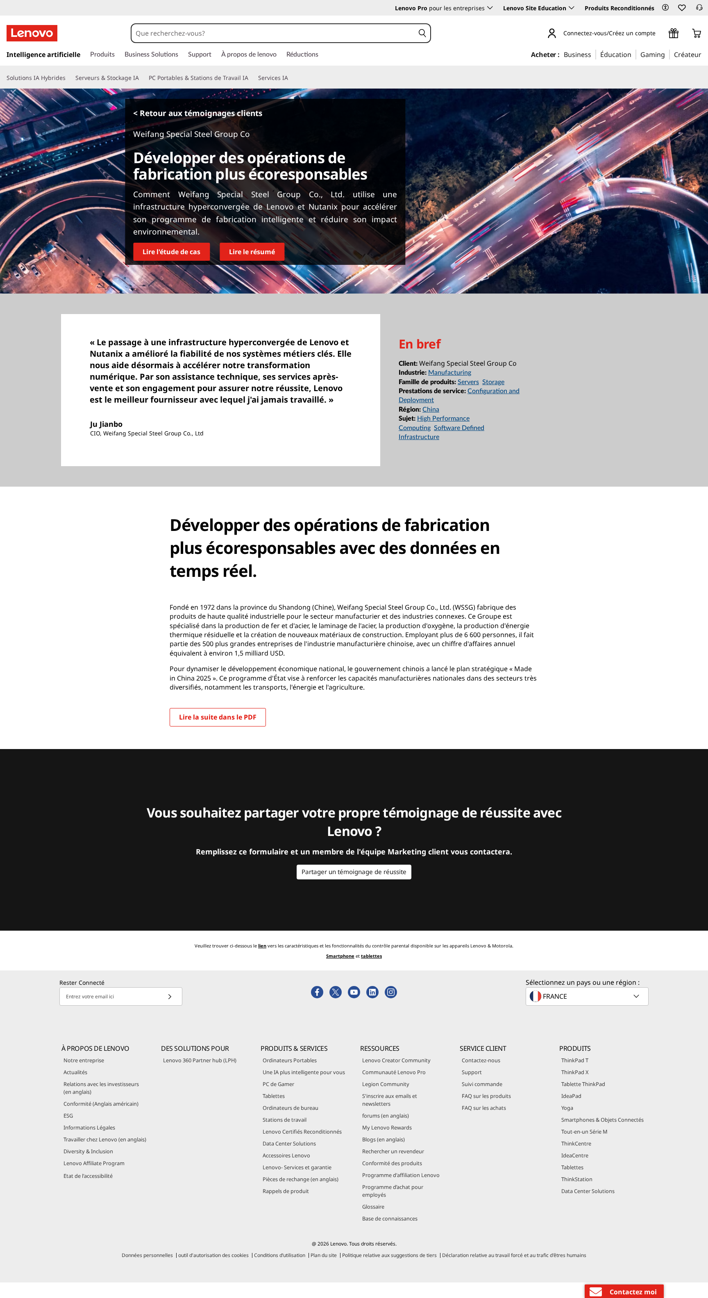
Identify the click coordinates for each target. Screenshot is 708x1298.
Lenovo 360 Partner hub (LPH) (199, 1060)
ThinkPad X (575, 1072)
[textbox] (588, 996)
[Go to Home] (32, 33)
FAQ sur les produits (486, 1096)
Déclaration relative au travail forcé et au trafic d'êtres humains (514, 1255)
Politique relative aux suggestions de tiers (389, 1255)
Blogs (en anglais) (383, 1139)
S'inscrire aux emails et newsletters (389, 1099)
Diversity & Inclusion (88, 1151)
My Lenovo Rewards (387, 1127)
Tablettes (274, 1096)
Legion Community (385, 1084)
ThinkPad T (574, 1060)
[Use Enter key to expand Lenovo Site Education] (571, 7)
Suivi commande (482, 1084)
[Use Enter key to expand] (660, 34)
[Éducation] (633, 54)
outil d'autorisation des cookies (213, 1255)
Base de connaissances (390, 1218)
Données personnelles (147, 1255)
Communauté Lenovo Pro (394, 1072)
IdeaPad (571, 1096)
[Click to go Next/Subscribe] (170, 996)
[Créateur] (704, 54)
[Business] (593, 54)
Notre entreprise (84, 1060)
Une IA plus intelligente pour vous (304, 1072)
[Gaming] (667, 54)
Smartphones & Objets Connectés (602, 1119)
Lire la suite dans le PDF (217, 717)
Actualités (75, 1072)
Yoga (567, 1107)
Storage (493, 382)
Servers (468, 382)
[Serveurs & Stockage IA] (142, 77)
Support (472, 1072)
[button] (665, 7)
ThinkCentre (576, 1143)
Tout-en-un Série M (584, 1131)
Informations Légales (89, 1127)
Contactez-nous (481, 1060)
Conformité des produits (392, 1163)
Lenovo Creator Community (396, 1060)
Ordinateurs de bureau (290, 1107)
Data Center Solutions (289, 1143)
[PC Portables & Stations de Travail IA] (251, 77)
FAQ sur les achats (484, 1107)
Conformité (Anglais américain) (101, 1103)
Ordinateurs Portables (290, 1060)
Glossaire (373, 1206)
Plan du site (324, 1255)
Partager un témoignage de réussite (354, 872)
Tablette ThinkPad (583, 1084)
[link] (699, 10)
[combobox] (273, 33)
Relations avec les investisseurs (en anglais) (101, 1087)
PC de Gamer (278, 1084)
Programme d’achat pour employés (392, 1190)
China (430, 409)
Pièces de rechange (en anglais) (300, 1179)
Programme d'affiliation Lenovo (401, 1175)
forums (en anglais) (385, 1115)
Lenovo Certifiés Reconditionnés (302, 1131)
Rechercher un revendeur (393, 1151)
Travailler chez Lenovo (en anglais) (105, 1139)
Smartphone (340, 956)
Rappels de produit (286, 1191)
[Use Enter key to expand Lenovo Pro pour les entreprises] (490, 7)
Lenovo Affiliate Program (94, 1163)
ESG (68, 1115)
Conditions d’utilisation (279, 1255)
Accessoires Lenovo (286, 1155)
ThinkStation (576, 1179)
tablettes (371, 956)
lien (262, 946)
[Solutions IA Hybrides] (68, 77)
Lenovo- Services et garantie (297, 1167)
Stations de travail (284, 1119)
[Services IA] (291, 77)
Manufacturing (449, 372)
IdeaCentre (574, 1155)
